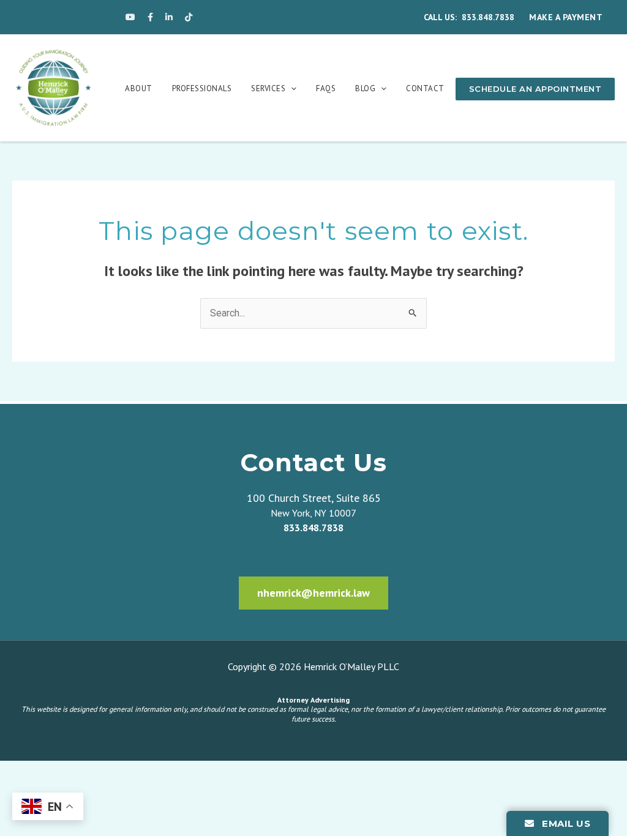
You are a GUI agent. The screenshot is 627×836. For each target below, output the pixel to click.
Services (268, 88)
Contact (425, 88)
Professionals (202, 88)
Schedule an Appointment (535, 89)
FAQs (326, 88)
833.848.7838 (488, 17)
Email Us (565, 823)
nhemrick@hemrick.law (313, 593)
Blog (365, 88)
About (138, 88)
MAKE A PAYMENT (566, 17)
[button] (290, 88)
